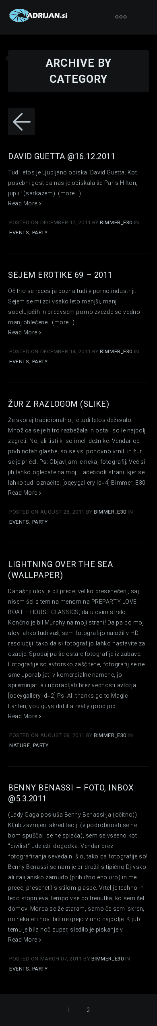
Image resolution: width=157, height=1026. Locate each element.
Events (19, 232)
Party (40, 232)
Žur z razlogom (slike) (58, 404)
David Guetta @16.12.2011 (62, 156)
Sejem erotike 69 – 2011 (60, 275)
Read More (23, 203)
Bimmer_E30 (117, 222)
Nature (19, 745)
